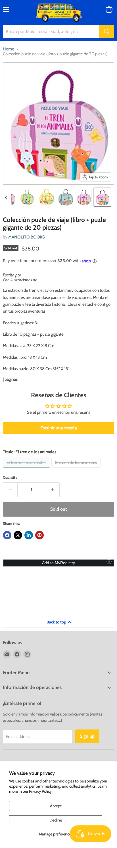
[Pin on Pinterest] (39, 535)
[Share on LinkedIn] (28, 535)
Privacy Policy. (41, 791)
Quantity (10, 477)
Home (8, 49)
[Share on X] (18, 535)
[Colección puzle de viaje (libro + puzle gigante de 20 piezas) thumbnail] (26, 197)
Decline (55, 820)
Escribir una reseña (58, 428)
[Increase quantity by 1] (52, 489)
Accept (56, 805)
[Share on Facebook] (7, 535)
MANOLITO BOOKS (26, 237)
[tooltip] (109, 561)
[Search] (106, 31)
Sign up (87, 736)
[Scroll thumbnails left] (6, 197)
